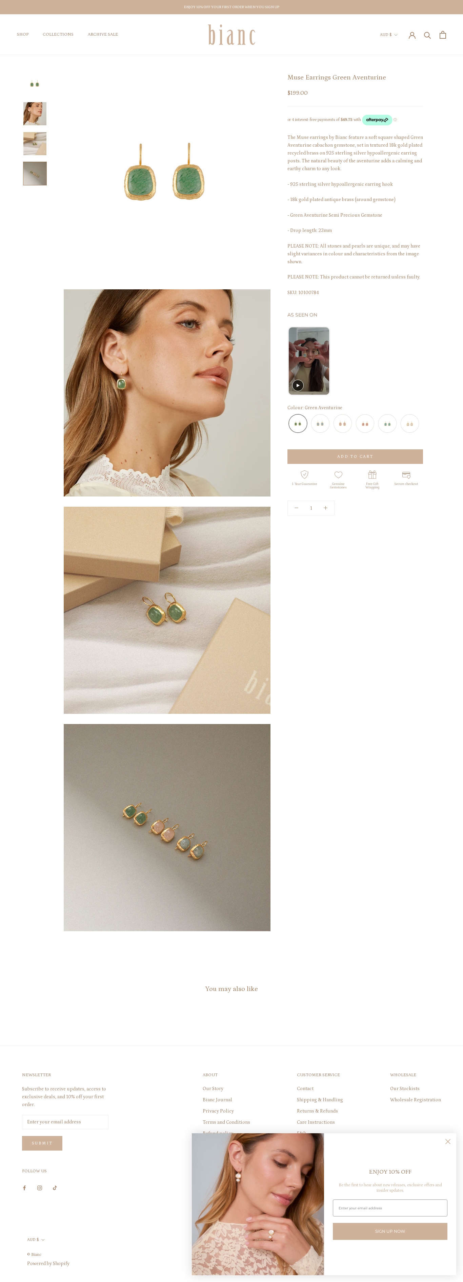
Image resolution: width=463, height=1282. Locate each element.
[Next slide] (417, 361)
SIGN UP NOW (390, 1231)
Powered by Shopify (48, 1263)
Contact (305, 1088)
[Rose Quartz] (342, 424)
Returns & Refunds (317, 1111)
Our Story (213, 1088)
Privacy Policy (218, 1111)
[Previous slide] (293, 361)
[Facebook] (24, 1188)
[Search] (427, 34)
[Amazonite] (387, 424)
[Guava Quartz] (365, 424)
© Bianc (34, 1254)
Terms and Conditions (226, 1122)
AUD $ (386, 35)
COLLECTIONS (58, 34)
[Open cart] (443, 35)
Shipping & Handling (320, 1100)
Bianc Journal (217, 1100)
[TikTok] (55, 1188)
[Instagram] (39, 1188)
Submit (42, 1143)
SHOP (22, 34)
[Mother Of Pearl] (409, 424)
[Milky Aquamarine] (320, 424)
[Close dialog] (448, 1141)
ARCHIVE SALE (103, 34)
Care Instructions (316, 1122)
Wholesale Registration (415, 1100)
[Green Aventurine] (297, 424)
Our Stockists (405, 1088)
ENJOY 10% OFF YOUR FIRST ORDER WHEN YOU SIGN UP (231, 7)
